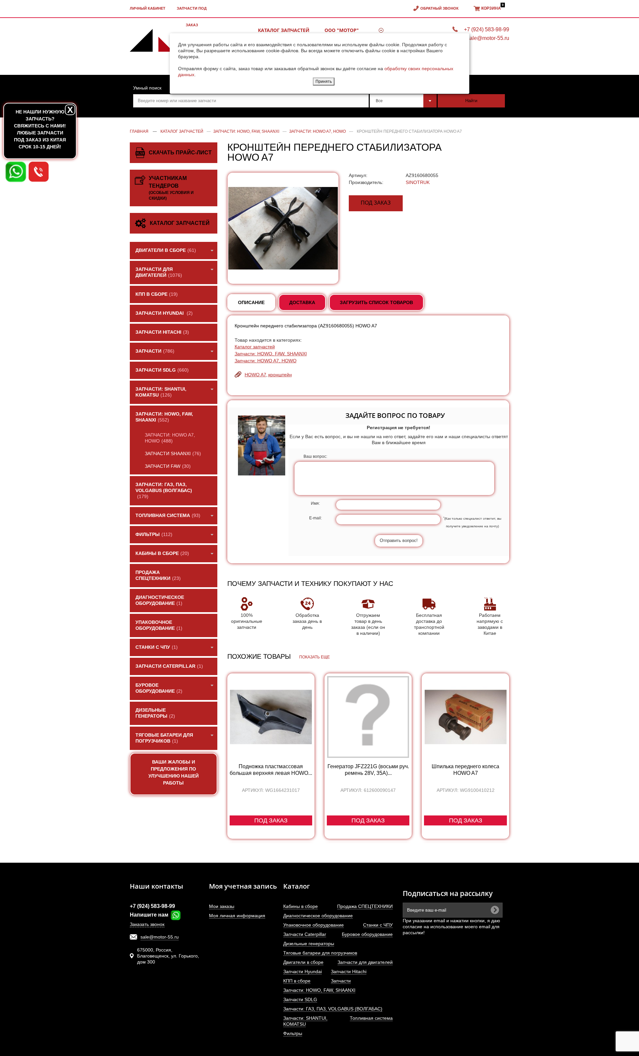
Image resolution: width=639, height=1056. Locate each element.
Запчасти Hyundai (302, 971)
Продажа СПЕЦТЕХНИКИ (365, 906)
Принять (324, 81)
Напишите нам (150, 915)
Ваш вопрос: (315, 456)
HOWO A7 (255, 374)
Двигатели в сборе (303, 962)
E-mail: (315, 518)
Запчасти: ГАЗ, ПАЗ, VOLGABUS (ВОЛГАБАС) (332, 1008)
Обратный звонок (439, 8)
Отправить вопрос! (399, 540)
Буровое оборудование (367, 934)
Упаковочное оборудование (313, 925)
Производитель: (366, 182)
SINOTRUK (418, 182)
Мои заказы (221, 906)
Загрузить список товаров (376, 302)
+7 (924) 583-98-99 (152, 906)
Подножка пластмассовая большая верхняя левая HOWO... (271, 770)
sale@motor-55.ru (159, 937)
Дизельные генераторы (308, 943)
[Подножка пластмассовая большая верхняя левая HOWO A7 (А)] (271, 717)
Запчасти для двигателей (365, 962)
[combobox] (403, 100)
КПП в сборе (297, 980)
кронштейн (280, 374)
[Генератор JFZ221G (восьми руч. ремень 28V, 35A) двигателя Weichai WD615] (368, 717)
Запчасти (341, 980)
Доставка (302, 302)
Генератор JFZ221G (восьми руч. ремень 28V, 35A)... (368, 770)
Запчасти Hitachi (348, 971)
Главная (139, 131)
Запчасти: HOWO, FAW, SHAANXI (271, 353)
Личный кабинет (147, 8)
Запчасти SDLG (300, 999)
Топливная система (371, 1018)
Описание (251, 302)
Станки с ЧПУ (378, 925)
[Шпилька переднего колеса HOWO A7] (465, 717)
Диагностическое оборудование (318, 915)
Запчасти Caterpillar (304, 934)
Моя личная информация (237, 915)
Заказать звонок (147, 924)
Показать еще (314, 657)
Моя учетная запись (243, 886)
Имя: (315, 503)
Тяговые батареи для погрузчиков (320, 953)
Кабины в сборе (300, 906)
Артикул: (358, 175)
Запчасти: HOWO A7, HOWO (266, 360)
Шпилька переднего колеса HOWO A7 (465, 770)
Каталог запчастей (255, 346)
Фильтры (292, 1033)
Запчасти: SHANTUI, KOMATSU (305, 1021)
